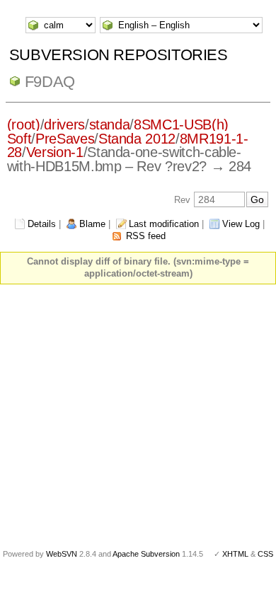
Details (42, 224)
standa (109, 124)
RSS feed (146, 236)
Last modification (164, 224)
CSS (265, 554)
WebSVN (61, 554)
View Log (241, 224)
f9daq (50, 82)
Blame (92, 224)
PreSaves (64, 138)
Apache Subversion (146, 554)
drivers (64, 124)
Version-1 (55, 152)
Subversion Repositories (118, 55)
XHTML (235, 554)
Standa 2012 (137, 138)
